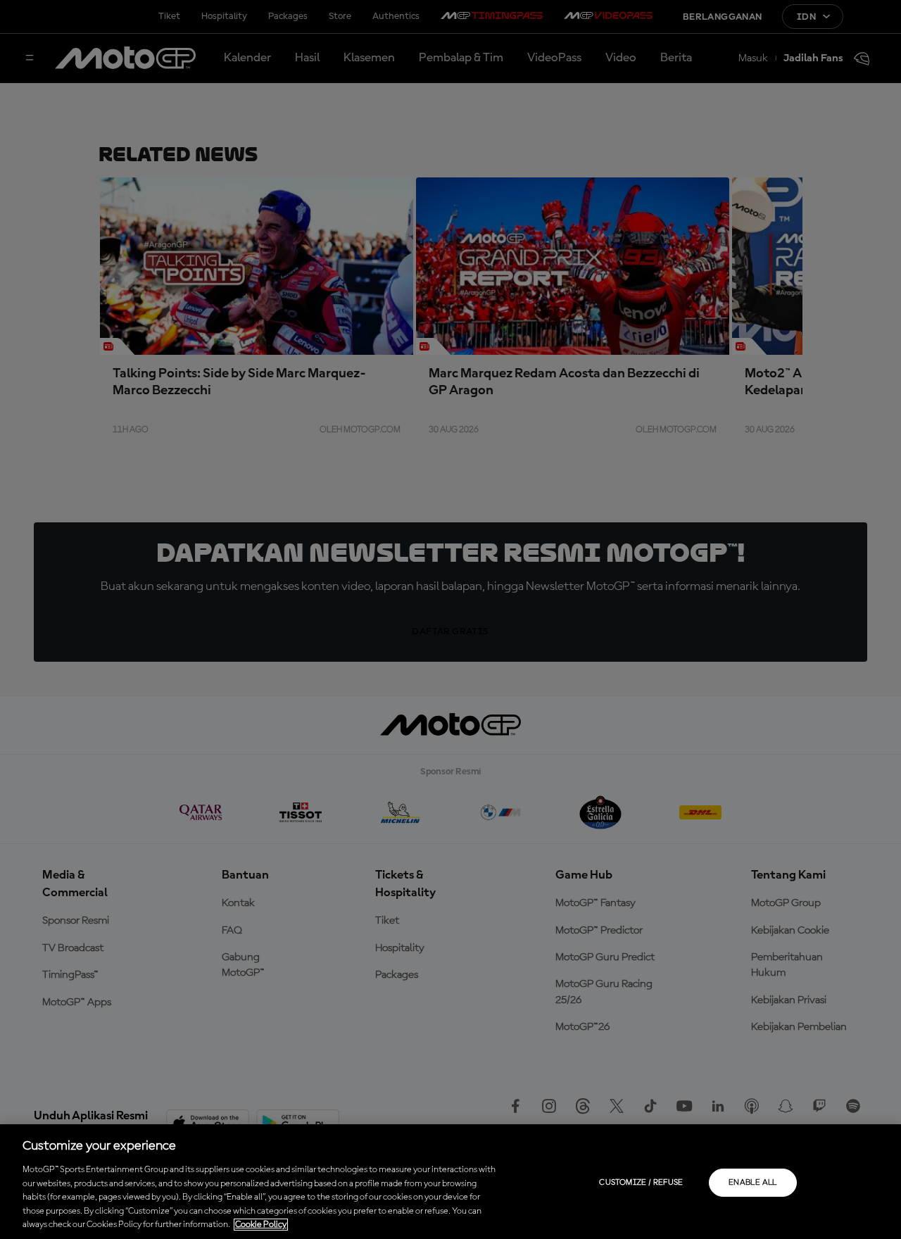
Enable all (753, 1182)
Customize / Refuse (641, 1182)
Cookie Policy (260, 1224)
